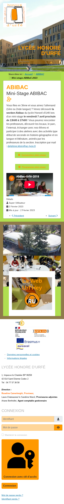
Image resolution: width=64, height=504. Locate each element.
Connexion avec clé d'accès (20, 476)
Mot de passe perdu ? (12, 495)
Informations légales (17, 358)
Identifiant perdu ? (10, 499)
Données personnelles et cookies (23, 354)
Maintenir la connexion (16, 435)
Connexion (9, 485)
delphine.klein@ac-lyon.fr (22, 146)
